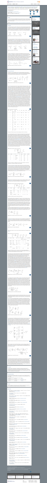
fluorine (14, 22)
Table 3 (11, 180)
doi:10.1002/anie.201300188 (25, 446)
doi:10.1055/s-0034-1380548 (25, 437)
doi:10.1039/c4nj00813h (11, 411)
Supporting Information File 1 (17, 139)
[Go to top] (30, 471)
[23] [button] (10, 86)
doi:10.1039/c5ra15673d (25, 419)
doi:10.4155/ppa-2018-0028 (24, 402)
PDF (30, 12)
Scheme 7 (15, 260)
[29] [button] (26, 167)
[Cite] (34, 13)
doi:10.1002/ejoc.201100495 (23, 435)
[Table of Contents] (30, 17)
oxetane (19, 22)
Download (22, 380)
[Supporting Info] (37, 11)
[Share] (30, 13)
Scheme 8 (19, 362)
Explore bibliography (34, 19)
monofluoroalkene (16, 22)
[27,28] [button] (22, 137)
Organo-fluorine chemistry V (35, 27)
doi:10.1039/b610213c (11, 393)
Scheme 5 (15, 262)
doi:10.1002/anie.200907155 (14, 444)
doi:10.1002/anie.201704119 (12, 460)
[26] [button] (20, 93)
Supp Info (37, 12)
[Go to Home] (11, 481)
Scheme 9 (12, 345)
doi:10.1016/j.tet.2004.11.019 (12, 417)
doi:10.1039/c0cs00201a (11, 433)
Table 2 (10, 143)
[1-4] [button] (16, 27)
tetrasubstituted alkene (28, 22)
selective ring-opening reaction (23, 22)
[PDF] (30, 11)
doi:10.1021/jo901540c (25, 455)
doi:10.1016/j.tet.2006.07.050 (23, 400)
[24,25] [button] (21, 89)
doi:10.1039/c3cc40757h (11, 463)
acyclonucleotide (11, 22)
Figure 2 (21, 40)
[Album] (34, 11)
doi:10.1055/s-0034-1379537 (26, 421)
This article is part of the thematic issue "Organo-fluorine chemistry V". (13, 11)
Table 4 (21, 258)
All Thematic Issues (36, 22)
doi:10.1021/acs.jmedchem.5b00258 (12, 396)
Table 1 (10, 89)
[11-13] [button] (13, 40)
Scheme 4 (11, 219)
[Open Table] (30, 109)
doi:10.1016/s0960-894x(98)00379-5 (21, 453)
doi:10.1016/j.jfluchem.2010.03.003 (23, 398)
